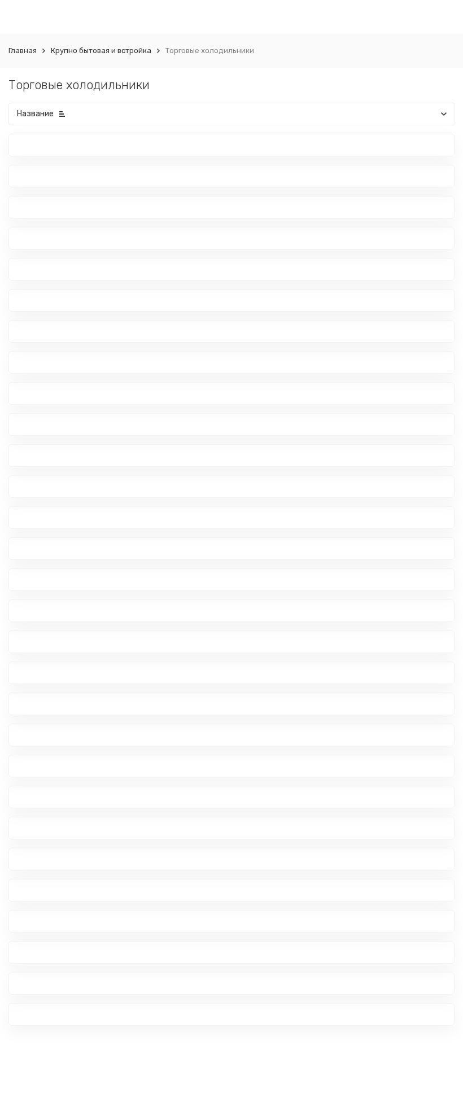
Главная (22, 50)
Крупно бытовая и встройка (101, 50)
